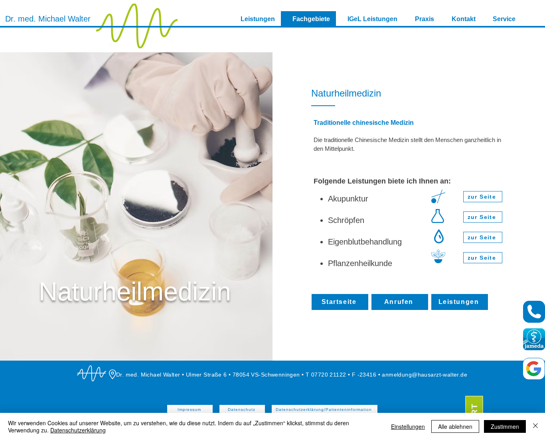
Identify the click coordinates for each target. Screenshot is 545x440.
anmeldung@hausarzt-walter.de (424, 374)
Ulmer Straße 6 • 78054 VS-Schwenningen (244, 374)
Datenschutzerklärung (78, 430)
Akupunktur (348, 198)
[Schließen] (535, 426)
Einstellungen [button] (408, 426)
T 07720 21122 (326, 374)
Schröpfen (346, 220)
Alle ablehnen (455, 426)
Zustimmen (505, 426)
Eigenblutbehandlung (365, 241)
